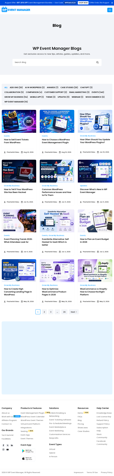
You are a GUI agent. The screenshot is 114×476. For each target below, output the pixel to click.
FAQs (80, 417)
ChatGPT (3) (86, 87)
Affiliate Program (9, 420)
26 (64, 312)
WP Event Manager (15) (16, 102)
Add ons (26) (16, 87)
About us (6, 413)
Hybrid (52, 453)
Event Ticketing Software (60, 420)
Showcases (83, 428)
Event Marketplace (57, 427)
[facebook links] (3, 445)
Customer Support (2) (55, 92)
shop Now (83, 3)
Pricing (81, 424)
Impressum (78, 472)
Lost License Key (104, 417)
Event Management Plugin (32, 413)
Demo (80, 413)
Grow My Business (88, 136)
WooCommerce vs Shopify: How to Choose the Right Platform (93, 292)
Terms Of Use (92, 472)
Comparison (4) (34, 92)
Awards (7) (52, 87)
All (6, 87)
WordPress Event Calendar (33, 417)
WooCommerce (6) (95, 97)
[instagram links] (3, 449)
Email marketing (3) (79, 92)
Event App (25, 435)
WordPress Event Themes (32, 420)
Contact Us (7, 424)
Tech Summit (7, 435)
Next (73, 312)
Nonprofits (53, 438)
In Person (53, 456)
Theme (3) (50, 97)
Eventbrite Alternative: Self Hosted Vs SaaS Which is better (55, 242)
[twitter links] (7, 445)
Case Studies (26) (69, 87)
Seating (24, 431)
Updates (83, 186)
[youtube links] (7, 449)
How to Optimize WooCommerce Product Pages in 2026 (54, 292)
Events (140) (98, 92)
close (112, 2)
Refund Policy (103, 420)
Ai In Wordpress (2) (35, 87)
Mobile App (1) (37, 97)
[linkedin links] (11, 445)
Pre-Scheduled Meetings (60, 423)
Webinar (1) (77, 97)
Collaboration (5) (14, 92)
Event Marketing (56, 431)
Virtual (52, 449)
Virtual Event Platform (30, 424)
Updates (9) (63, 97)
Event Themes (27, 439)
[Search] (97, 62)
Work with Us (7, 417)
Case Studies (83, 431)
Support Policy (103, 424)
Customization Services (59, 434)
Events (7, 136)
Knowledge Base (104, 413)
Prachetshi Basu (13, 152)
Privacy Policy (106, 472)
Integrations (26, 428)
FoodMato (6, 439)
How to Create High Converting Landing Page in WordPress (18, 292)
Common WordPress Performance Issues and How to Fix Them (56, 192)
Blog (80, 420)
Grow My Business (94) (16, 97)
